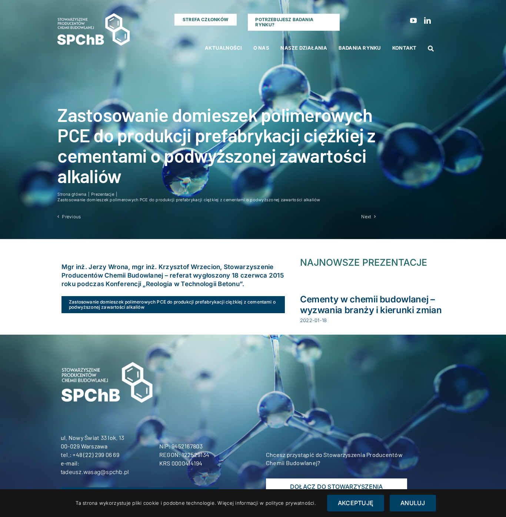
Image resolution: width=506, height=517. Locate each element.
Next (366, 216)
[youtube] (413, 20)
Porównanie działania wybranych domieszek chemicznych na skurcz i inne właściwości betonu (369, 310)
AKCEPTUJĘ (355, 503)
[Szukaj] (431, 49)
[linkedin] (427, 20)
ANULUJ (412, 503)
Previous (71, 216)
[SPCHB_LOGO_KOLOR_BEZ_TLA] (93, 11)
